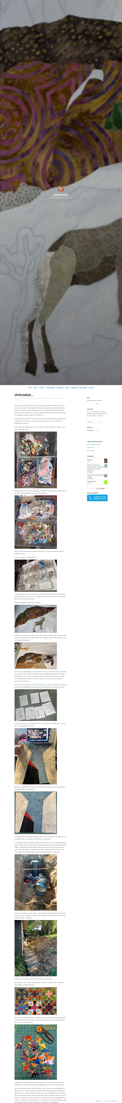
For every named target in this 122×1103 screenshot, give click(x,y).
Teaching (51, 398)
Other (31, 398)
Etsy (97, 403)
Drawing (28, 398)
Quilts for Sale (45, 398)
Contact (41, 387)
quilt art (35, 398)
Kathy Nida (61, 194)
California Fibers (90, 447)
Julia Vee (89, 461)
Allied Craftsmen (91, 450)
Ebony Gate (90, 459)
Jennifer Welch (90, 472)
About (35, 387)
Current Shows (50, 387)
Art (24, 398)
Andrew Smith (90, 482)
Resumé (91, 387)
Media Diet (74, 387)
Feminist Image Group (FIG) (93, 444)
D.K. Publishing (90, 478)
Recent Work (83, 387)
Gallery (67, 387)
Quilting (39, 398)
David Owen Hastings (40, 684)
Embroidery (60, 387)
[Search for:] (94, 421)
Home (30, 387)
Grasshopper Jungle (91, 481)
